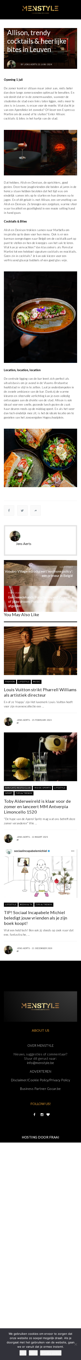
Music (36, 681)
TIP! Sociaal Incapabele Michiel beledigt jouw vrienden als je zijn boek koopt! (35, 918)
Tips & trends (24, 793)
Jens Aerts (30, 64)
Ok (23, 1353)
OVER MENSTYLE (40, 1045)
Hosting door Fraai (40, 1137)
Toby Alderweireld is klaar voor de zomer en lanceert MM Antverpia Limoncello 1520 (37, 806)
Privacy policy (51, 1353)
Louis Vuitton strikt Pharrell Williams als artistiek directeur (40, 692)
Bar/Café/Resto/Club (18, 787)
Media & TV (26, 904)
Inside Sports (42, 787)
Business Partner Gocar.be (40, 1089)
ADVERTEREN (40, 1071)
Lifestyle (24, 681)
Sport (8, 793)
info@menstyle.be (40, 1063)
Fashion (10, 681)
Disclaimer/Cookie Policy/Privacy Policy (40, 1080)
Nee (33, 1353)
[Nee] (75, 1344)
